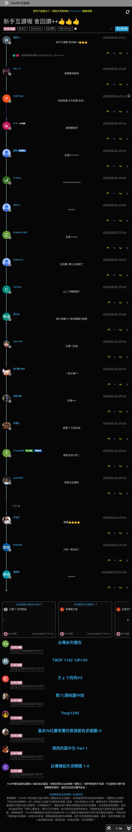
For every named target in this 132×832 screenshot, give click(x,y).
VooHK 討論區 (20, 3)
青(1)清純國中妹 (70, 695)
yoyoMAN (18, 478)
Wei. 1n (17, 69)
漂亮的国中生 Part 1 (70, 748)
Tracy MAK (18, 450)
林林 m (16, 37)
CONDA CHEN (20, 232)
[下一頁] (128, 620)
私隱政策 (78, 794)
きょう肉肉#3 (70, 677)
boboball (17, 545)
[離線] (7, 39)
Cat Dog (17, 287)
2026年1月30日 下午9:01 (31, 775)
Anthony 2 (18, 260)
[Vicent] (5, 643)
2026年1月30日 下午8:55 (31, 704)
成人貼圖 (11, 29)
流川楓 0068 (19, 369)
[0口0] (5, 731)
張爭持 (16, 572)
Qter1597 (18, 341)
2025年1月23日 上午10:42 (32, 687)
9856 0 (16, 205)
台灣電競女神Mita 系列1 (29, 604)
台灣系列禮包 (70, 642)
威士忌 (16, 314)
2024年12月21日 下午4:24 (32, 740)
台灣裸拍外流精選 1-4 (85, 604)
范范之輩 (17, 396)
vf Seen (17, 178)
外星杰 (16, 423)
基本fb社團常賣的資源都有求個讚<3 (70, 730)
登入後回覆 (122, 29)
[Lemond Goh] (5, 749)
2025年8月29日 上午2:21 (31, 651)
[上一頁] (4, 620)
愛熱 (15, 150)
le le (15, 123)
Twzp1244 (70, 713)
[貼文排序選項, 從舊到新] (111, 28)
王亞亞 (16, 517)
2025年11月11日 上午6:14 (32, 669)
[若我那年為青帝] (5, 696)
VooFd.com (76, 11)
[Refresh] (127, 12)
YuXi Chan (18, 96)
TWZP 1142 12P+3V (70, 660)
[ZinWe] (5, 714)
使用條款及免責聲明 (60, 794)
